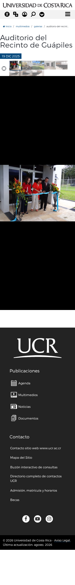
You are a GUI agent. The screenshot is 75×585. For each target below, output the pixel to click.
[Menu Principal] (68, 14)
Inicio (8, 26)
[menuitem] (20, 383)
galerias (38, 26)
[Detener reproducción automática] (3, 68)
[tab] (15, 65)
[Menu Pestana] (41, 14)
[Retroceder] (3, 179)
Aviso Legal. (62, 540)
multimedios (23, 26)
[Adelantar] (71, 179)
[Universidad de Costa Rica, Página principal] (37, 4)
